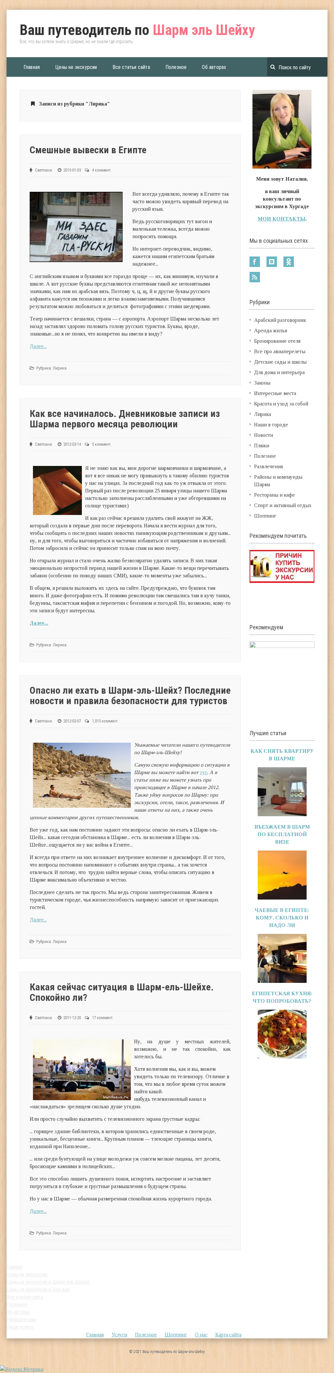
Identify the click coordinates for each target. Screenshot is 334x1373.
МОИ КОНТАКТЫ (281, 219)
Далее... (38, 346)
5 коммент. (102, 444)
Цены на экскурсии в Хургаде (38, 1289)
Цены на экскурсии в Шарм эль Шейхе (48, 1282)
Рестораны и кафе (274, 495)
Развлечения (268, 466)
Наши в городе (271, 424)
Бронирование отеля (277, 341)
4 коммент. (102, 170)
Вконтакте (271, 261)
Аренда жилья (270, 330)
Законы (262, 383)
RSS (255, 277)
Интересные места (275, 393)
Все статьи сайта (131, 67)
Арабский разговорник (280, 320)
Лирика (60, 368)
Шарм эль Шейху (137, 30)
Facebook (255, 261)
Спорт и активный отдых (282, 505)
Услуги (119, 1334)
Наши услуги (20, 1327)
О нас (201, 1334)
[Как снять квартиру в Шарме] (282, 814)
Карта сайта (228, 1334)
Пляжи (261, 445)
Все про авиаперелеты (279, 351)
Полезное (176, 67)
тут (203, 772)
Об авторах (214, 67)
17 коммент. (103, 1017)
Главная (31, 67)
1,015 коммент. (105, 721)
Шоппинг (265, 516)
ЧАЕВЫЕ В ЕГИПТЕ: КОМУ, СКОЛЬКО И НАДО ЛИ (282, 917)
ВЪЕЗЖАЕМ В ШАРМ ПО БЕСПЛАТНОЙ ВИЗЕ (282, 834)
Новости (263, 435)
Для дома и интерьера (279, 372)
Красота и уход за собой (281, 403)
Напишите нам (21, 1319)
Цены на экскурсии (76, 67)
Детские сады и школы (280, 362)
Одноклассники (288, 261)
